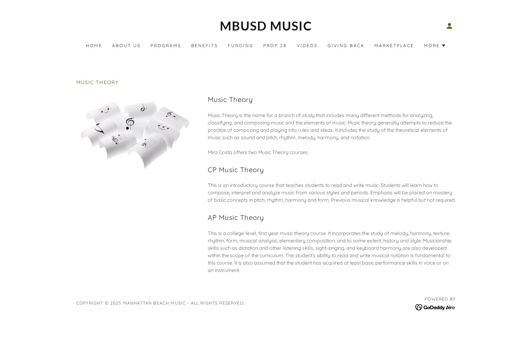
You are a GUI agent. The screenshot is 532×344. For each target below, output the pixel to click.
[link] (266, 29)
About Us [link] (126, 45)
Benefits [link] (204, 45)
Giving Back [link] (346, 45)
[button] (449, 26)
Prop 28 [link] (275, 45)
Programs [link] (166, 45)
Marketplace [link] (394, 45)
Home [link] (94, 45)
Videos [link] (307, 45)
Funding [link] (240, 45)
